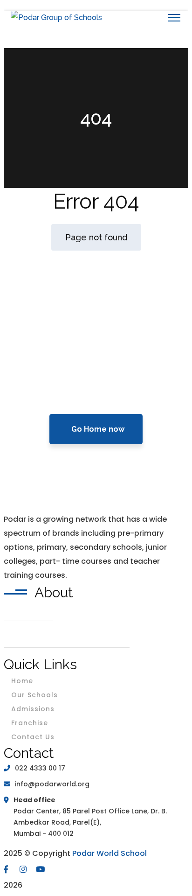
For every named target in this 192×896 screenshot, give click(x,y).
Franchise (29, 723)
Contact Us (33, 737)
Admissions (33, 709)
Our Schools (34, 695)
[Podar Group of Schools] (56, 17)
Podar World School (109, 853)
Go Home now (97, 429)
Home (22, 681)
